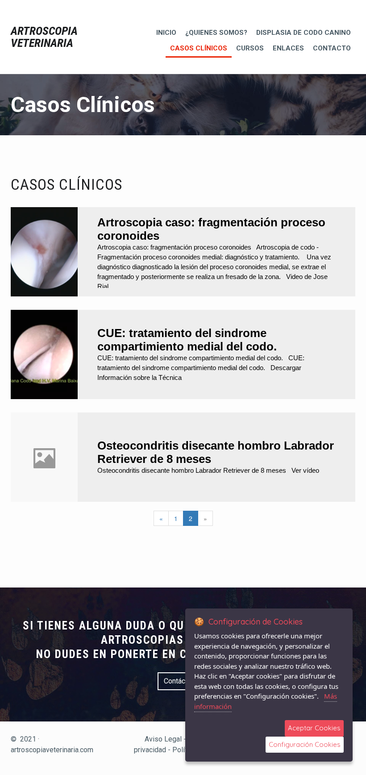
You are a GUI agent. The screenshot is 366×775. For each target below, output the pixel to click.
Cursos (250, 48)
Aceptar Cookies (314, 728)
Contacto (332, 48)
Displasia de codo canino (303, 33)
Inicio (166, 33)
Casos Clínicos (198, 48)
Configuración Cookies (305, 744)
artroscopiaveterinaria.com (52, 750)
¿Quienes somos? (216, 33)
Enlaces (288, 48)
